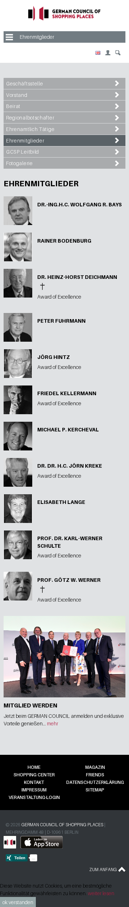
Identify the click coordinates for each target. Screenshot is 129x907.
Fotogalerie (19, 163)
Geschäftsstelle (24, 83)
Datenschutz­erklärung (95, 782)
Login (107, 52)
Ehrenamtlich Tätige (30, 129)
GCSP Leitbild (22, 152)
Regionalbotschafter (30, 117)
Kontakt (34, 782)
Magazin (95, 767)
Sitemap (95, 790)
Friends (95, 774)
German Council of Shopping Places (62, 824)
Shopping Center (34, 774)
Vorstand (17, 95)
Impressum (34, 790)
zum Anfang (103, 869)
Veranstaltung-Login (34, 797)
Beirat (13, 106)
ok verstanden (18, 902)
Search (117, 52)
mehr (52, 723)
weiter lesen (101, 893)
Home (34, 767)
